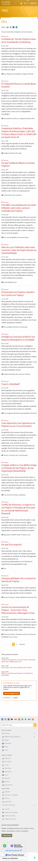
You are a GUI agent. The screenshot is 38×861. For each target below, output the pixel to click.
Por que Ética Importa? (11, 544)
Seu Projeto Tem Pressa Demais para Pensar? (16, 667)
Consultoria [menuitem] (7, 762)
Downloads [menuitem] (7, 743)
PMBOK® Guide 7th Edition (19, 535)
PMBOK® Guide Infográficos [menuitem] (12, 737)
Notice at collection (10, 858)
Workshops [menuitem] (7, 768)
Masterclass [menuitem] (8, 771)
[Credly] (33, 719)
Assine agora (7, 835)
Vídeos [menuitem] (6, 747)
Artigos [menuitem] (6, 740)
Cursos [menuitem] (6, 765)
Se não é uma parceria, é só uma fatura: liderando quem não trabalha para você (18, 661)
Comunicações (7, 195)
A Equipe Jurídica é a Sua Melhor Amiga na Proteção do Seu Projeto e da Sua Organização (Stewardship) (19, 468)
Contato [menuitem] (7, 809)
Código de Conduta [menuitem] (10, 819)
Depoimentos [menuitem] (8, 785)
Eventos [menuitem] (7, 798)
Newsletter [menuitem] (7, 802)
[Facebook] (9, 719)
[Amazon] (26, 719)
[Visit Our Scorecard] (13, 847)
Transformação (23, 455)
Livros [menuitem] (6, 775)
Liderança (19, 195)
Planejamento (20, 634)
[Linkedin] (2, 719)
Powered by (6, 698)
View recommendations (11, 693)
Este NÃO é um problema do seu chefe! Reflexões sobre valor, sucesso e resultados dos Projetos (18, 208)
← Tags (3, 18)
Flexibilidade (4, 637)
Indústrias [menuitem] (7, 758)
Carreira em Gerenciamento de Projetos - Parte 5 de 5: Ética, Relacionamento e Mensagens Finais (18, 610)
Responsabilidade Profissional (28, 413)
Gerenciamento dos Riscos (11, 118)
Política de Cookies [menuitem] (10, 816)
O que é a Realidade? (10, 384)
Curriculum (11, 455)
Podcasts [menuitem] (7, 733)
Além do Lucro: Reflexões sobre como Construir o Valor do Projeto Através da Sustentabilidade (18, 250)
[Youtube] (12, 719)
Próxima (22, 644)
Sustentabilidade (12, 237)
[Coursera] (29, 719)
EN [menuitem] (25, 3)
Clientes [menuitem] (7, 781)
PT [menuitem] (28, 3)
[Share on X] (11, 27)
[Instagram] (6, 719)
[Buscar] (34, 725)
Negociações (7, 535)
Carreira (5, 455)
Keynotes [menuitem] (7, 778)
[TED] (15, 719)
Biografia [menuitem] (7, 792)
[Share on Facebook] (14, 27)
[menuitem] (21, 3)
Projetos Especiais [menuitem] (9, 805)
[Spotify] (22, 719)
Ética (4, 74)
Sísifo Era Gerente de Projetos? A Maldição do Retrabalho (17, 674)
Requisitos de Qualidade (14, 74)
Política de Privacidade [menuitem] (11, 812)
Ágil (20, 153)
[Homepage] (6, 5)
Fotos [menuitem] (6, 750)
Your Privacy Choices (15, 855)
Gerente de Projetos (13, 495)
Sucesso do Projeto (23, 237)
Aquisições (22, 495)
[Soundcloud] (19, 719)
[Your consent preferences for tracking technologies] (35, 857)
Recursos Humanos (24, 374)
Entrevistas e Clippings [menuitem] (11, 795)
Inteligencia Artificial (27, 74)
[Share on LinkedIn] (8, 27)
